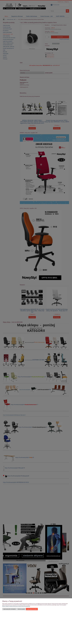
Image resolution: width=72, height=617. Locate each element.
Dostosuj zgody (21, 609)
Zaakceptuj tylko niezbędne (9, 609)
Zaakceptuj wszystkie (32, 609)
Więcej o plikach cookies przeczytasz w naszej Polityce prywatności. (16, 606)
